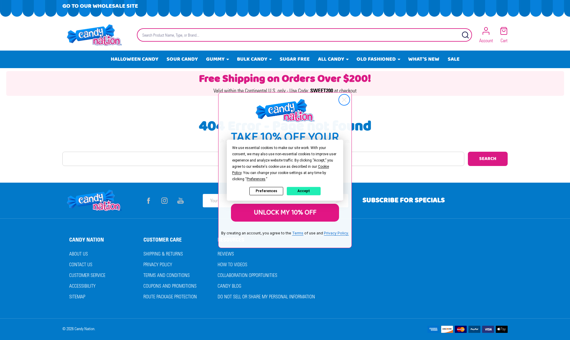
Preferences (266, 191)
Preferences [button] (256, 179)
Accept (303, 191)
